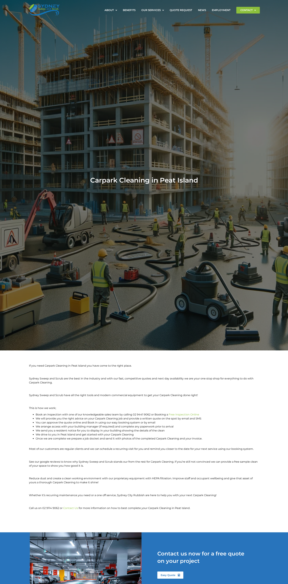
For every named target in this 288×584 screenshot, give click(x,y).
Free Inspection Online (184, 414)
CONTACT (246, 10)
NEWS (202, 10)
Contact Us (70, 508)
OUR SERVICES (151, 10)
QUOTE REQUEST (181, 10)
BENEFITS (129, 10)
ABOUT (109, 10)
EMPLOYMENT (221, 10)
